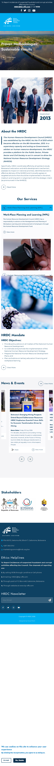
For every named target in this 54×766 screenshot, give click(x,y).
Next (30, 459)
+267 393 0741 (8, 546)
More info (5, 755)
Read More (11, 187)
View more (10, 232)
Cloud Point (31, 621)
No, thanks (19, 760)
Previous (21, 459)
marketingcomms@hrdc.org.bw (16, 549)
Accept (6, 760)
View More (11, 57)
